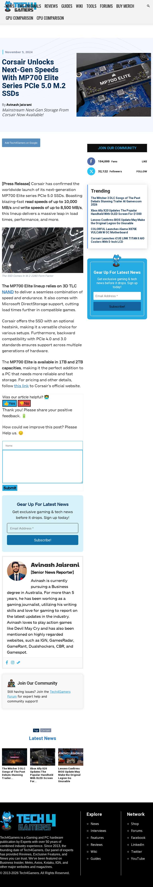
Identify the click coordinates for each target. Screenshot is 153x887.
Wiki (79, 6)
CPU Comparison (50, 18)
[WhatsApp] (46, 159)
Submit (10, 487)
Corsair (45, 730)
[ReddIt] (55, 159)
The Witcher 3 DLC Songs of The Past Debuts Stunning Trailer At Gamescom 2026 (116, 201)
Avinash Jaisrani (19, 104)
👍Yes (9, 403)
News (10, 6)
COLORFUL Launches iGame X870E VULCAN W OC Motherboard (114, 230)
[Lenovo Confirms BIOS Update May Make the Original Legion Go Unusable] (70, 757)
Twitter (136, 851)
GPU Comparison (19, 18)
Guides (66, 6)
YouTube (138, 858)
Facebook (138, 837)
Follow (141, 171)
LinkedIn (137, 844)
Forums (106, 6)
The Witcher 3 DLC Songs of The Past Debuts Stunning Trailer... (13, 773)
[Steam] (18, 663)
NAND (8, 291)
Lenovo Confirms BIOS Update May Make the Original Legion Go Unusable (69, 775)
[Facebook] (27, 159)
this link (21, 385)
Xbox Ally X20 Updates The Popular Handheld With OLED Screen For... (41, 775)
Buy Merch (125, 6)
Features (97, 837)
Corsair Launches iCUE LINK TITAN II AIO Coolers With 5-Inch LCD (117, 240)
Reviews (51, 6)
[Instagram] (13, 663)
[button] (148, 6)
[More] (64, 159)
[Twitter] (37, 159)
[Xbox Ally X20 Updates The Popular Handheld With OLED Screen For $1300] (42, 757)
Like (144, 161)
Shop (135, 824)
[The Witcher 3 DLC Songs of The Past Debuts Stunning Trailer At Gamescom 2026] (14, 757)
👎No (24, 403)
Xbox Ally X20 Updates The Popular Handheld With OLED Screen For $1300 (116, 212)
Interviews (98, 831)
